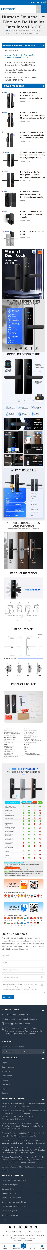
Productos (6, 1071)
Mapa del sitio (11, 1232)
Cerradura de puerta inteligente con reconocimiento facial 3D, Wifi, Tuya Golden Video (31, 95)
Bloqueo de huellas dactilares (14, 1202)
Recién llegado (12, 50)
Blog (3, 1089)
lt (41, 2)
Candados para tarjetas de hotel (15, 1206)
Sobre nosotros (8, 1067)
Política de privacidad (32, 1232)
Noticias (5, 1080)
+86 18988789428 (20, 1015)
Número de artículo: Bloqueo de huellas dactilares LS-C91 (20, 56)
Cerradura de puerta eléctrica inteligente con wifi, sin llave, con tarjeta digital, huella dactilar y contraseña (32, 155)
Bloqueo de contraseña (11, 1198)
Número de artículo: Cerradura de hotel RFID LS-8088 (20, 71)
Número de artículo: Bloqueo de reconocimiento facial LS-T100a (20, 64)
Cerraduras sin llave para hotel (14, 1180)
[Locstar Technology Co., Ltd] (8, 9)
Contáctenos (7, 1076)
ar (38, 2)
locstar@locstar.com (29, 1019)
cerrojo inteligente (9, 1211)
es (34, 2)
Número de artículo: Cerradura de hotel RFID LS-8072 (20, 78)
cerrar (4, 1219)
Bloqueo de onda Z (10, 1193)
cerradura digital (8, 1189)
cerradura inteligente (10, 1185)
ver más (23, 101)
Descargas (6, 1084)
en (31, 2)
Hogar (10, 31)
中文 (45, 2)
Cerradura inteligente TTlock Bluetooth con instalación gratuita (32, 214)
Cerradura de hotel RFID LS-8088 (32, 232)
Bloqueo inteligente (10, 1215)
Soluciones (6, 1093)
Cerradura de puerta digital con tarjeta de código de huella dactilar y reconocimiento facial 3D (23, 1134)
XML (20, 1232)
